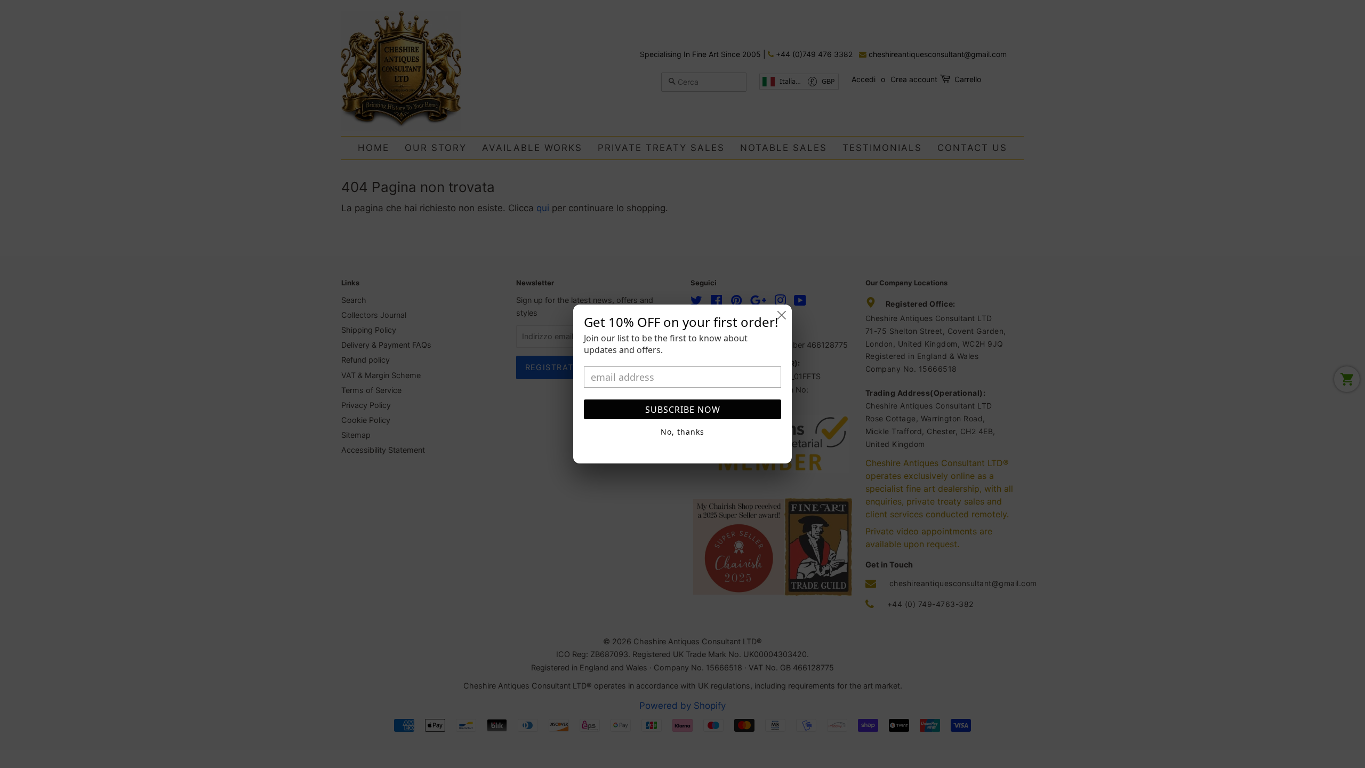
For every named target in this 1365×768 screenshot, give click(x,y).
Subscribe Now (682, 409)
